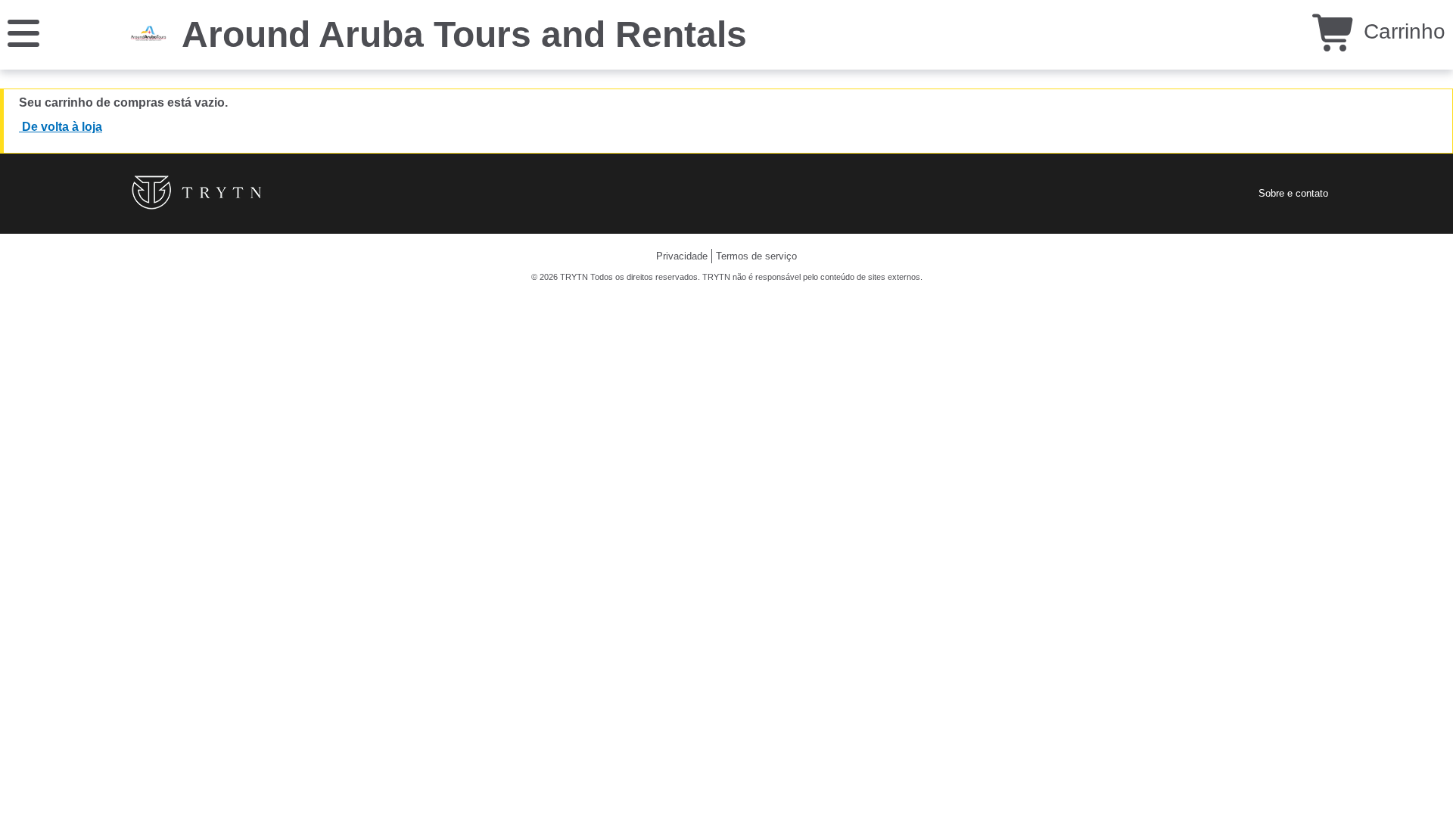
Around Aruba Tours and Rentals (464, 34)
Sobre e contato (1293, 193)
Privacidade (682, 256)
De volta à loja (60, 126)
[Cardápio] (23, 32)
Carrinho (1401, 31)
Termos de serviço (756, 256)
